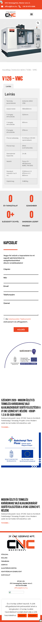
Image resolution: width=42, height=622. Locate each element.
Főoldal (4, 554)
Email (6, 286)
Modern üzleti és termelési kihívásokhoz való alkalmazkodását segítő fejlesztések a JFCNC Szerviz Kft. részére (20, 505)
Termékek (5, 561)
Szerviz (4, 565)
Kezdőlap (6, 70)
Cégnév (7, 269)
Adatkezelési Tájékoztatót (19, 319)
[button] (31, 14)
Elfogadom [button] (32, 615)
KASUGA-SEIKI (18, 70)
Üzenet (7, 303)
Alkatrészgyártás (9, 568)
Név (5, 278)
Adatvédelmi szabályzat (11, 571)
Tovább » (5, 427)
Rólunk (4, 558)
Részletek (22, 615)
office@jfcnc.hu (21, 588)
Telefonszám (9, 295)
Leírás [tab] (8, 86)
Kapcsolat (5, 575)
